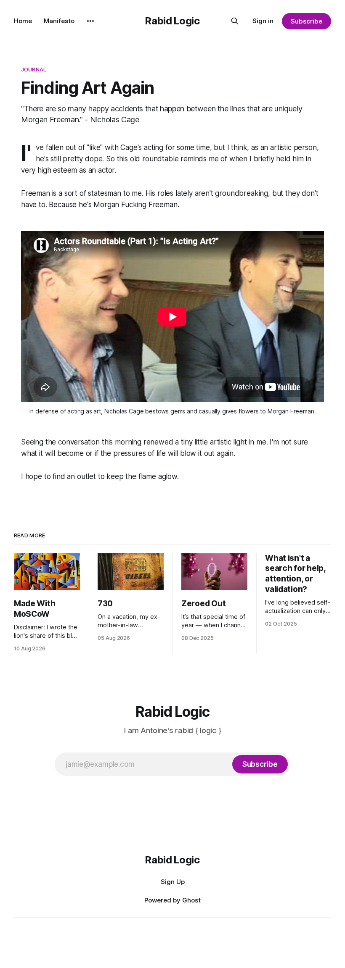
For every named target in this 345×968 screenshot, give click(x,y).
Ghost (191, 900)
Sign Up (173, 882)
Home (23, 21)
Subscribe (306, 21)
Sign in (262, 21)
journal (33, 69)
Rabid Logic (172, 21)
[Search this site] (235, 21)
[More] (90, 21)
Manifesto (59, 21)
